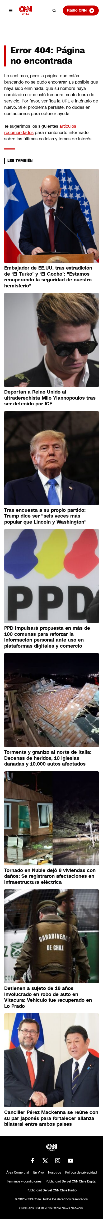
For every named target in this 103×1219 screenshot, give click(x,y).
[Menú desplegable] (10, 10)
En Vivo (38, 1172)
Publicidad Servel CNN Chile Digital (71, 1181)
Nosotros (54, 1172)
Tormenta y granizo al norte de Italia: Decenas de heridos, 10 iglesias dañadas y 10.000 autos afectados (47, 758)
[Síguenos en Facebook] (32, 1160)
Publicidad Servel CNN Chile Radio (52, 1190)
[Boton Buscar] (54, 10)
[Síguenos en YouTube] (70, 1160)
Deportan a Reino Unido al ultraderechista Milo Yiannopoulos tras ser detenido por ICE (50, 398)
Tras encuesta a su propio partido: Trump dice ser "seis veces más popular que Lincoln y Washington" (45, 516)
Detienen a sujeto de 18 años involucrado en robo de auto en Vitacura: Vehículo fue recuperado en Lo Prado (48, 997)
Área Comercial (17, 1172)
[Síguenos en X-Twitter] (45, 1160)
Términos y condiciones (24, 1181)
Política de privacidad (81, 1172)
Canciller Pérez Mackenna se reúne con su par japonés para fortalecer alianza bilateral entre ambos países (51, 1118)
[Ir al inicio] (25, 10)
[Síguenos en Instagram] (58, 1160)
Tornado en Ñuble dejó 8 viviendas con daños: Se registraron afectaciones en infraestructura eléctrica (50, 876)
